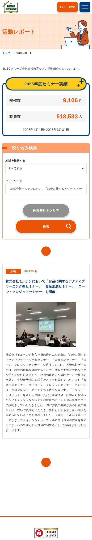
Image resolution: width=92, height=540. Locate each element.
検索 (46, 226)
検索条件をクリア (46, 210)
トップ (6, 53)
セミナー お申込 (67, 7)
